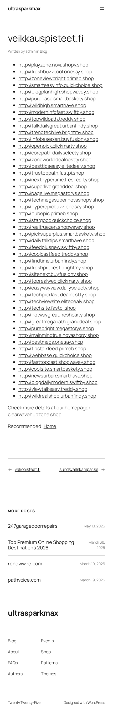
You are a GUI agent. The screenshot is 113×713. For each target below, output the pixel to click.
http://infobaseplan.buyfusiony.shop (58, 139)
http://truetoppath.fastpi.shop (51, 172)
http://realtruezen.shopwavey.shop (56, 227)
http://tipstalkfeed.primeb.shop (52, 348)
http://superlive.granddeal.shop (52, 186)
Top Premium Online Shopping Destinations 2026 (41, 544)
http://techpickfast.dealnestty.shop (57, 294)
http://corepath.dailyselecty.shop (54, 152)
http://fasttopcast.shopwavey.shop (56, 362)
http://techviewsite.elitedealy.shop (56, 301)
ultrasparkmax (24, 8)
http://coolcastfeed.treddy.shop (53, 253)
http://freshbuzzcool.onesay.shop (55, 71)
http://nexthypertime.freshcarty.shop (58, 179)
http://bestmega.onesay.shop (50, 341)
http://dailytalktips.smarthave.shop (56, 240)
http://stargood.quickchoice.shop (54, 220)
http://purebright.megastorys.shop (56, 328)
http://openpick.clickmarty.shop (52, 145)
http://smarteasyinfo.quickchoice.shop (60, 85)
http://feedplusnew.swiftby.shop (53, 247)
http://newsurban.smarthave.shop (55, 375)
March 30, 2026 (97, 545)
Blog (43, 51)
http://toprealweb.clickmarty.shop (55, 280)
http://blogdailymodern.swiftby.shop (57, 382)
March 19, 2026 (92, 563)
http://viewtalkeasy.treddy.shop (52, 389)
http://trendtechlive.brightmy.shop (56, 132)
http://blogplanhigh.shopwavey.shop (58, 91)
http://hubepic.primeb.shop (48, 213)
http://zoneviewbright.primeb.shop (56, 78)
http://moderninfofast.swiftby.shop (56, 112)
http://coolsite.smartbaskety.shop (55, 368)
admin (30, 51)
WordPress (96, 702)
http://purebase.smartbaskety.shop (57, 98)
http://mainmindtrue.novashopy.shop (58, 335)
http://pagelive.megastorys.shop (53, 193)
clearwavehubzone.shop (34, 414)
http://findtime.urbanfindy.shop (52, 260)
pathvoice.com (24, 580)
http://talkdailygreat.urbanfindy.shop (58, 125)
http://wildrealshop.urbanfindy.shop (57, 395)
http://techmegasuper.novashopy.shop (61, 199)
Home (50, 426)
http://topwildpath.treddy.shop (51, 118)
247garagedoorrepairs (33, 526)
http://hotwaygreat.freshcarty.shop (56, 314)
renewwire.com (25, 563)
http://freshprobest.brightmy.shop (55, 267)
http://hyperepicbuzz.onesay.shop (56, 206)
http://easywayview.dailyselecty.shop (58, 287)
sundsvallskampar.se (78, 469)
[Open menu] (102, 8)
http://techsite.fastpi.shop (47, 307)
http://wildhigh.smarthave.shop (52, 105)
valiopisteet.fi (27, 469)
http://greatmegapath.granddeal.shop (59, 321)
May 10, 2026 (94, 525)
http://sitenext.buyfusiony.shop (53, 274)
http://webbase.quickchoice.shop (55, 355)
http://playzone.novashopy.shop (53, 64)
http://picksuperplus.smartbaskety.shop (61, 233)
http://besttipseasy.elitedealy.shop (56, 166)
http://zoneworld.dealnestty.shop (54, 159)
